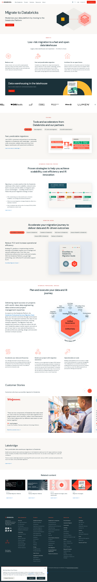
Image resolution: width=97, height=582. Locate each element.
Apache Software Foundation (72, 567)
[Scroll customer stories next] (90, 391)
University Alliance (67, 535)
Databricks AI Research (23, 529)
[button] (75, 2)
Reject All (31, 578)
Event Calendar (67, 546)
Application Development (38, 526)
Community (66, 525)
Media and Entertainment (54, 529)
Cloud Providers (21, 545)
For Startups (21, 526)
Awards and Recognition (84, 538)
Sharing (35, 544)
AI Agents (50, 539)
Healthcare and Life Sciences (54, 526)
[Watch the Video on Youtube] (11, 531)
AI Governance (51, 541)
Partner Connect (37, 561)
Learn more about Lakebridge (12, 148)
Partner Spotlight (22, 543)
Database (35, 537)
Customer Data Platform (38, 531)
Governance (36, 539)
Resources (38, 2)
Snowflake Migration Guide (11, 263)
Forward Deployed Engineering (52, 550)
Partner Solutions (22, 547)
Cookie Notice (31, 573)
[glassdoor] (8, 531)
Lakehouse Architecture (23, 528)
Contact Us (82, 2)
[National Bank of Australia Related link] (87, 104)
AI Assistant (35, 524)
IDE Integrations (36, 559)
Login (78, 2)
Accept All (41, 578)
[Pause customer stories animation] (95, 104)
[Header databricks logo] (6, 2)
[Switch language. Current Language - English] (73, 2)
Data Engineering (37, 533)
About (43, 2)
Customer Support (68, 523)
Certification (66, 531)
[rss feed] (6, 531)
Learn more (8, 210)
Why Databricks (19, 2)
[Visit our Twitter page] (11, 528)
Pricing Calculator (37, 550)
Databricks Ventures (83, 526)
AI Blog (65, 553)
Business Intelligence (37, 529)
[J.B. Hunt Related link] (31, 104)
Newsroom (81, 540)
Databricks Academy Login (69, 537)
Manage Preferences (8, 578)
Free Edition (66, 533)
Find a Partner (21, 542)
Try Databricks (91, 2)
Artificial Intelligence (37, 528)
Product (26, 2)
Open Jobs (81, 532)
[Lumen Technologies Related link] (73, 104)
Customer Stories (22, 534)
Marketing (50, 545)
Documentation (67, 520)
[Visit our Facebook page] (8, 528)
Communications (52, 522)
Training (65, 529)
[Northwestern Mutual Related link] (44, 104)
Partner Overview (22, 538)
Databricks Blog (67, 551)
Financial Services (52, 524)
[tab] (28, 129)
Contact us (10, 25)
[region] (24, 574)
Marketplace (36, 557)
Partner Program (21, 540)
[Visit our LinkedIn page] (6, 528)
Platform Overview (37, 522)
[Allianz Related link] (58, 104)
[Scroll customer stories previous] (85, 391)
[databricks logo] (9, 517)
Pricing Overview (36, 549)
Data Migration (51, 547)
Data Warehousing (37, 535)
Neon (34, 541)
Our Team (81, 524)
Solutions (32, 2)
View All (50, 535)
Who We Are (81, 522)
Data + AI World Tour (68, 543)
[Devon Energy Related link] (20, 104)
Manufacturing (51, 528)
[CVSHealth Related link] (6, 104)
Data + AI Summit (67, 541)
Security (35, 542)
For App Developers (22, 522)
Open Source (36, 553)
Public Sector (51, 531)
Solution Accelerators (53, 553)
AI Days (65, 545)
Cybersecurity (51, 543)
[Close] (45, 568)
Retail (49, 533)
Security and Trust (83, 542)
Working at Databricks (83, 534)
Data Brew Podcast (68, 554)
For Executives (21, 524)
